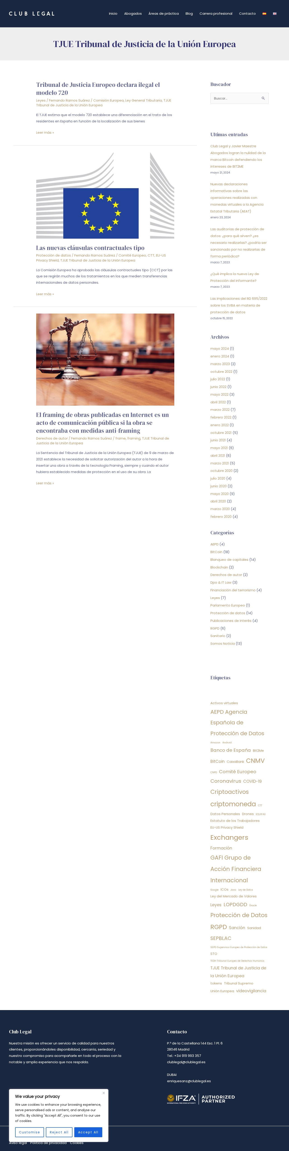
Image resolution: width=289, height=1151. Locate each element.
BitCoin (216, 551)
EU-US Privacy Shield (226, 827)
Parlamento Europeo (227, 605)
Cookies (77, 1142)
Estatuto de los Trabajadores (235, 820)
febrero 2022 (220, 417)
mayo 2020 (219, 493)
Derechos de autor (52, 438)
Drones (248, 813)
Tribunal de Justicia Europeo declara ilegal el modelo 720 (98, 89)
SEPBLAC (220, 938)
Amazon (215, 742)
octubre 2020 (221, 470)
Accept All (88, 1132)
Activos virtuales (224, 703)
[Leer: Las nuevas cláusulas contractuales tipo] (105, 195)
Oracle (253, 905)
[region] (58, 1115)
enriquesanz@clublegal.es (189, 1081)
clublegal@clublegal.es (186, 1062)
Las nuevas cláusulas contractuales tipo (90, 248)
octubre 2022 (221, 371)
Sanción (237, 927)
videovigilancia (251, 991)
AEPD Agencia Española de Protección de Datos (237, 722)
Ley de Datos (245, 890)
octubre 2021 (221, 432)
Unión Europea (222, 991)
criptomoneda (233, 804)
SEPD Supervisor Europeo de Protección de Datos (238, 947)
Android (227, 742)
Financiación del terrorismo (233, 590)
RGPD (214, 628)
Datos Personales (225, 813)
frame (120, 438)
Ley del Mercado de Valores (233, 896)
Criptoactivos (229, 792)
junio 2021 (218, 440)
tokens (216, 983)
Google (214, 890)
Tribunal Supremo (238, 983)
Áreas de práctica (164, 13)
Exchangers (229, 837)
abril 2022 (218, 402)
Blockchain (219, 567)
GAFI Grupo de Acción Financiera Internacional (235, 869)
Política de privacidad (48, 1142)
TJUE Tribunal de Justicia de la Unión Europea (97, 260)
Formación (221, 848)
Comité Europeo (132, 255)
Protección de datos (53, 255)
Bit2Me (258, 750)
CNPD (213, 772)
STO (213, 953)
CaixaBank (235, 761)
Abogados (133, 13)
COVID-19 (252, 781)
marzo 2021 (219, 463)
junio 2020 (218, 486)
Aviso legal (18, 1142)
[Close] (103, 1093)
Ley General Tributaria (143, 100)
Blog (189, 13)
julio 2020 (217, 478)
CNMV (255, 760)
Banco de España (230, 750)
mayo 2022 (219, 394)
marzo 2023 (220, 363)
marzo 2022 (220, 409)
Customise (29, 1132)
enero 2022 (219, 425)
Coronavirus (225, 781)
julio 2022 (217, 379)
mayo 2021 (219, 447)
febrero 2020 (221, 516)
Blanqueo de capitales (229, 559)
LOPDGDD (235, 904)
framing (133, 438)
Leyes (41, 100)
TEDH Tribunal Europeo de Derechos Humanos (237, 961)
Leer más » (45, 132)
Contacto (247, 13)
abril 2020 (218, 501)
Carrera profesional (216, 13)
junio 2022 (218, 386)
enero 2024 (219, 356)
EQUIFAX (261, 814)
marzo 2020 (220, 509)
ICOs (224, 889)
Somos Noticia (222, 643)
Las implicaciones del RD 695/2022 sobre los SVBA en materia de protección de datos (238, 305)
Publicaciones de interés (231, 620)
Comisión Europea (108, 100)
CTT (151, 255)
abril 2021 (217, 455)
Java (233, 890)
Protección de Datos (239, 915)
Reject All (59, 1132)
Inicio (113, 13)
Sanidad (254, 927)
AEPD (214, 544)
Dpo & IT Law (220, 582)
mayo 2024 (219, 348)
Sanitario (217, 635)
